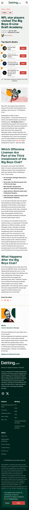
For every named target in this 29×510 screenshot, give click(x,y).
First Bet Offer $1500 (11, 48)
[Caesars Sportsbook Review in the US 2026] (5, 56)
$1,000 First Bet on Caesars (13, 55)
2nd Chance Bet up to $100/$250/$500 (13, 63)
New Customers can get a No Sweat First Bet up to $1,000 (13, 73)
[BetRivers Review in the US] (5, 64)
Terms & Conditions (11, 50)
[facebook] (5, 300)
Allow (18, 503)
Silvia (11, 35)
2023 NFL (18, 140)
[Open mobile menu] (2, 3)
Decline (7, 503)
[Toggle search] (27, 3)
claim (23, 48)
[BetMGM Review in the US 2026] (5, 48)
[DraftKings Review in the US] (5, 73)
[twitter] (2, 300)
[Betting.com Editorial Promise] (21, 354)
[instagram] (3, 393)
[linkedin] (8, 300)
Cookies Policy (13, 499)
